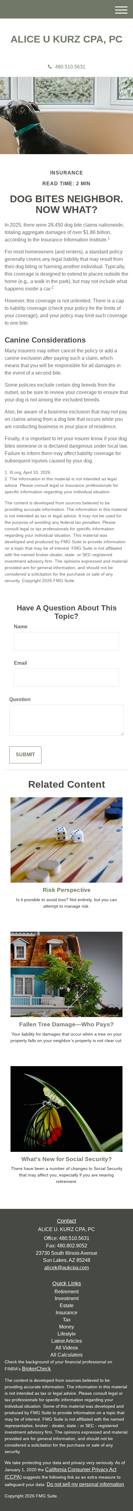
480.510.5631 (70, 66)
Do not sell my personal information (85, 1484)
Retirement (66, 1291)
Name (21, 626)
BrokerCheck (36, 1368)
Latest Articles (66, 1341)
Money (66, 1326)
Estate (67, 1305)
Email (20, 663)
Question (20, 699)
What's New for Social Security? (66, 1159)
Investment (67, 1298)
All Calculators (66, 1354)
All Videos (66, 1347)
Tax (67, 1319)
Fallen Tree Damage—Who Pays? (66, 1024)
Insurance (66, 1312)
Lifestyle (67, 1333)
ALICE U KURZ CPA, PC (66, 39)
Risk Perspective (67, 890)
